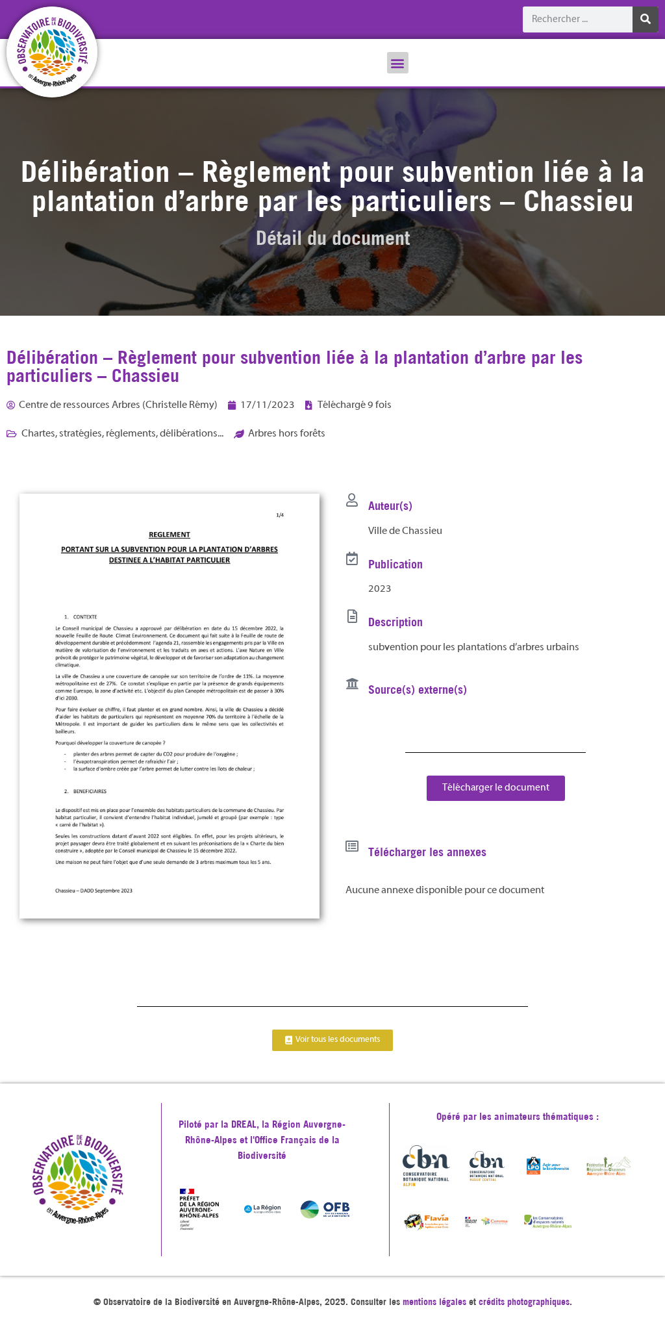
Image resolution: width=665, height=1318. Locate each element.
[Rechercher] (646, 19)
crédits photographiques (524, 1302)
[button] (397, 62)
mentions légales (434, 1302)
